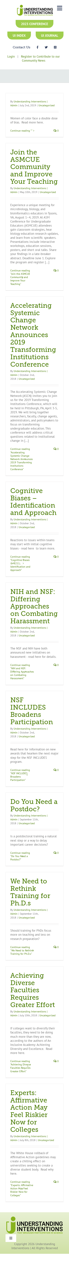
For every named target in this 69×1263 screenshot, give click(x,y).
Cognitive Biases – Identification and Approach (33, 502)
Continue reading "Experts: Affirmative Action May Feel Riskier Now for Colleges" (21, 1188)
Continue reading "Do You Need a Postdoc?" (20, 856)
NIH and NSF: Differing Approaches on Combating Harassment (34, 606)
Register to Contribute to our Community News (40, 58)
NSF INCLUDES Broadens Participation (31, 711)
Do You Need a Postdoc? (34, 805)
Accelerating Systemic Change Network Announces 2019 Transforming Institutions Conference (33, 335)
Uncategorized (46, 105)
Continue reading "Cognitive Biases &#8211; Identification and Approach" (20, 563)
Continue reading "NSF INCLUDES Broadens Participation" (20, 775)
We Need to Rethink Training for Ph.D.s (30, 892)
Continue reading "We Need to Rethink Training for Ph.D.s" (21, 950)
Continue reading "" (21, 130)
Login (11, 56)
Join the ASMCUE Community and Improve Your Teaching (34, 167)
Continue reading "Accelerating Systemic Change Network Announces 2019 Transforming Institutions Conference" (21, 459)
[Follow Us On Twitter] (46, 47)
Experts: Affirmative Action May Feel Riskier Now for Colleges (28, 1111)
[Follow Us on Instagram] (55, 47)
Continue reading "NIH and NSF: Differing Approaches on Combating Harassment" (22, 671)
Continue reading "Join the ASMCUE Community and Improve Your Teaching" (20, 277)
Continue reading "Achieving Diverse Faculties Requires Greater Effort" (20, 1066)
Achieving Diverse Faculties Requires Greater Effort (32, 990)
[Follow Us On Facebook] (37, 47)
